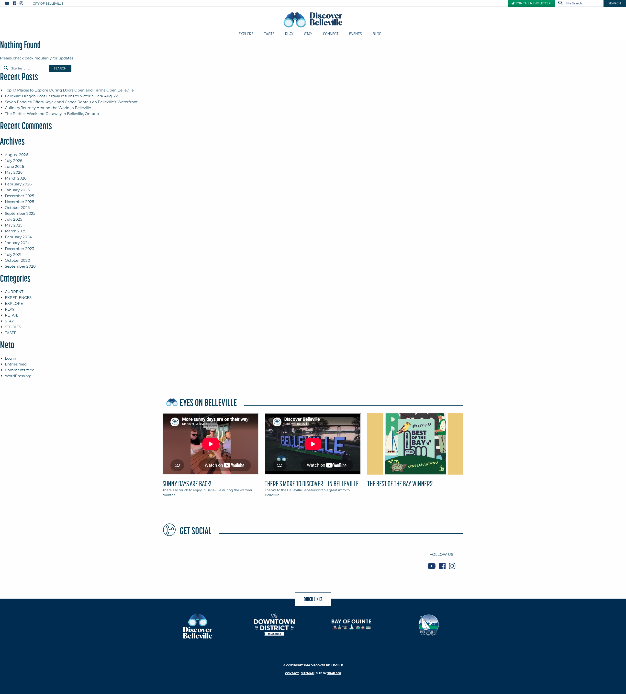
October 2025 (17, 207)
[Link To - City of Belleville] (428, 624)
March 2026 (15, 178)
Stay (308, 33)
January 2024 (17, 242)
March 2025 (15, 231)
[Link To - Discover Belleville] (197, 625)
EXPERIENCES (18, 297)
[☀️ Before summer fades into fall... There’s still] (338, 560)
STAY (9, 321)
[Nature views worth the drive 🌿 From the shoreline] (187, 560)
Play (289, 33)
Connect (330, 33)
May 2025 (13, 225)
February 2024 (18, 237)
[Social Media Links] (16, 3)
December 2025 (19, 195)
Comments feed (19, 370)
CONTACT (292, 673)
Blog (377, 33)
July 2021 (13, 254)
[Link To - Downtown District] (274, 624)
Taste (269, 33)
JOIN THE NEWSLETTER (532, 3)
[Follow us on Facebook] (14, 3)
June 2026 (14, 166)
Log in (10, 358)
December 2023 (19, 248)
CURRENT (14, 291)
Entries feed (16, 364)
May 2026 (13, 172)
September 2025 (20, 213)
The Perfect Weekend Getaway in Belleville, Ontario (52, 113)
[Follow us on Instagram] (21, 3)
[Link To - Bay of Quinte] (351, 624)
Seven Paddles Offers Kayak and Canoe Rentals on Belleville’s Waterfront (71, 102)
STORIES (13, 327)
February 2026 (18, 184)
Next (465, 446)
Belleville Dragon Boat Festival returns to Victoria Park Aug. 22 (61, 96)
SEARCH (614, 3)
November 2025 (19, 201)
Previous (161, 446)
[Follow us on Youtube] (7, 3)
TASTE (10, 332)
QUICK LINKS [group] (313, 599)
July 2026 (13, 160)
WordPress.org (18, 376)
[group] (313, 457)
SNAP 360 (334, 673)
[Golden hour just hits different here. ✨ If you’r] (388, 560)
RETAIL (11, 315)
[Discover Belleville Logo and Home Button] (313, 20)
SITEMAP (307, 673)
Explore (246, 33)
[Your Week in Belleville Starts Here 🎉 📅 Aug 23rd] (287, 560)
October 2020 (17, 260)
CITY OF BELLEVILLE (48, 3)
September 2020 (20, 266)
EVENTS (355, 33)
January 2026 (17, 190)
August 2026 (16, 154)
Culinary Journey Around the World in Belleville (48, 107)
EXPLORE (14, 303)
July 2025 (13, 219)
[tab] (211, 457)
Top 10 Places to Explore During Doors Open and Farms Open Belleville (69, 90)
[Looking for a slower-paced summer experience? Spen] (237, 560)
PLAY (10, 309)
